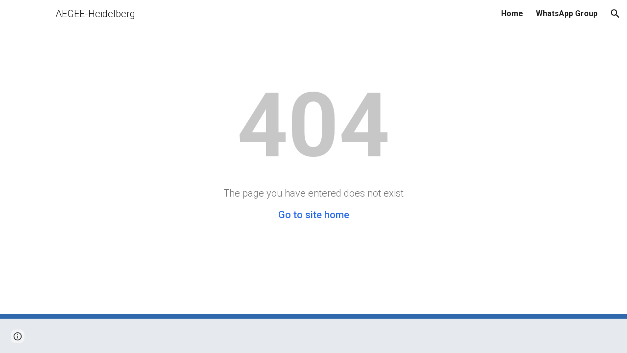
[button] (615, 13)
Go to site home (313, 215)
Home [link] (512, 13)
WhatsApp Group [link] (567, 13)
